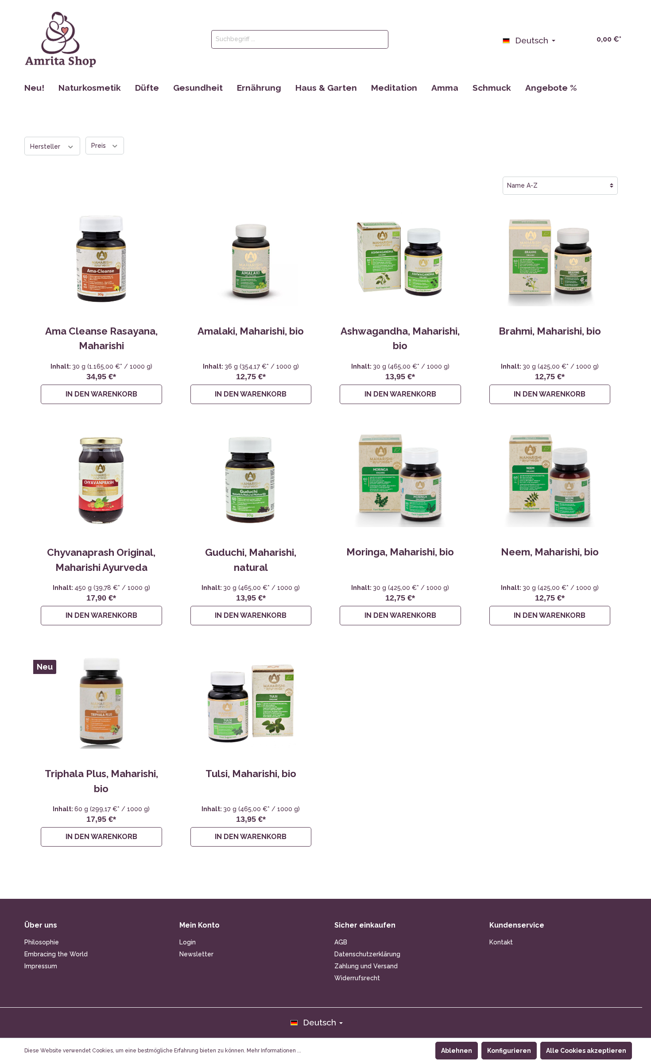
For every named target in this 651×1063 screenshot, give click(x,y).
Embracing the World (56, 954)
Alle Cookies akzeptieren (586, 1050)
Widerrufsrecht (357, 978)
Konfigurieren (509, 1050)
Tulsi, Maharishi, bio (250, 773)
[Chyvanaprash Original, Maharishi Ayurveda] (101, 480)
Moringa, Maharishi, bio (400, 552)
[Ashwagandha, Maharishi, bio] (400, 258)
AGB (340, 942)
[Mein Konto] (565, 38)
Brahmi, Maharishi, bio (550, 331)
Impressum (40, 966)
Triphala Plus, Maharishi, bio (101, 781)
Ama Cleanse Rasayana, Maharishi (101, 338)
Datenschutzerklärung (367, 954)
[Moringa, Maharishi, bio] (400, 479)
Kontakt (501, 942)
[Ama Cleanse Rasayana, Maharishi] (101, 258)
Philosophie (41, 942)
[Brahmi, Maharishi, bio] (550, 258)
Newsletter (196, 954)
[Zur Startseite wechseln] (60, 39)
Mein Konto (199, 925)
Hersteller (46, 146)
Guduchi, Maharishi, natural (250, 560)
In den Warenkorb (101, 394)
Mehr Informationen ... (274, 1051)
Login (187, 942)
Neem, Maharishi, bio (550, 552)
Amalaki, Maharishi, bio (251, 331)
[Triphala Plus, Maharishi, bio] (101, 701)
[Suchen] (378, 39)
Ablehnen (456, 1050)
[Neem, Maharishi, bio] (550, 479)
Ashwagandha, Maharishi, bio (400, 338)
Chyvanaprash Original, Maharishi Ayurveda (101, 560)
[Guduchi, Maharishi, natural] (251, 480)
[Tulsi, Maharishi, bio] (251, 701)
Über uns (40, 925)
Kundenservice (516, 925)
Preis (99, 145)
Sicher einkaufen (364, 925)
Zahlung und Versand (366, 966)
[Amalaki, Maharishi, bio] (251, 258)
